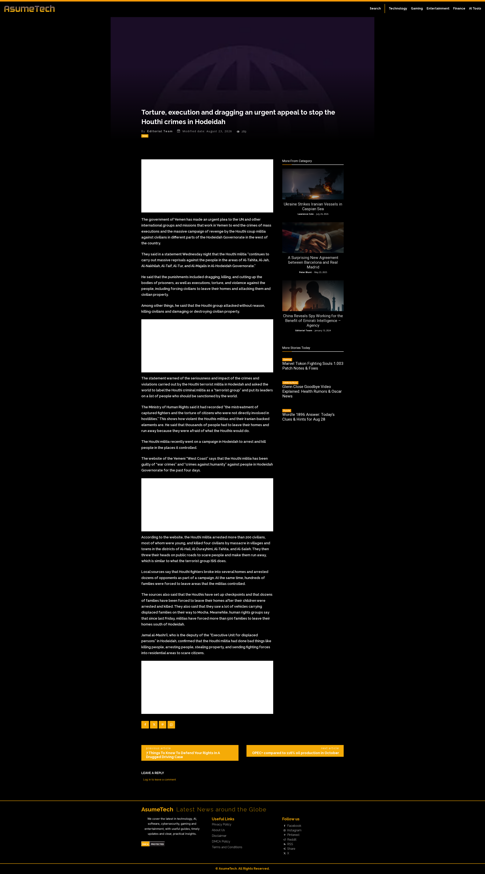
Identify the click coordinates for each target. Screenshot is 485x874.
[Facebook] (145, 724)
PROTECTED (157, 844)
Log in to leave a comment (159, 779)
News (144, 136)
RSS (290, 844)
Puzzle (286, 410)
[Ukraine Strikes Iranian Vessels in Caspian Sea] (313, 184)
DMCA (145, 844)
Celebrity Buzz (290, 382)
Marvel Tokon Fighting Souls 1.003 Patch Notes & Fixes (312, 366)
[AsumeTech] (59, 8)
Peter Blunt (305, 272)
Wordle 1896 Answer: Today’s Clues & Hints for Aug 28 (308, 417)
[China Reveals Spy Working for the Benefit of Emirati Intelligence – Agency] (313, 295)
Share (291, 848)
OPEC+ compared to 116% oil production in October (295, 753)
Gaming (287, 359)
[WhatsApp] (171, 724)
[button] (375, 8)
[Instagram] (284, 830)
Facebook (294, 825)
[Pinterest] (162, 724)
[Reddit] (284, 839)
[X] (154, 724)
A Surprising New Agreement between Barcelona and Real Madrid (313, 262)
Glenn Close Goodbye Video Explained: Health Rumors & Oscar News (312, 391)
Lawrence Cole (306, 213)
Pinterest (293, 834)
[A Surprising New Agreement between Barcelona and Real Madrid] (313, 237)
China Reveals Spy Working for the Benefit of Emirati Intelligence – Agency (313, 321)
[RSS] (284, 844)
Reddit (291, 839)
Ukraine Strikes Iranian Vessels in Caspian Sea (313, 206)
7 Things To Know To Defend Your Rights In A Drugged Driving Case (183, 755)
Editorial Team (160, 131)
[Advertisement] (207, 185)
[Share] (284, 849)
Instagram (294, 830)
